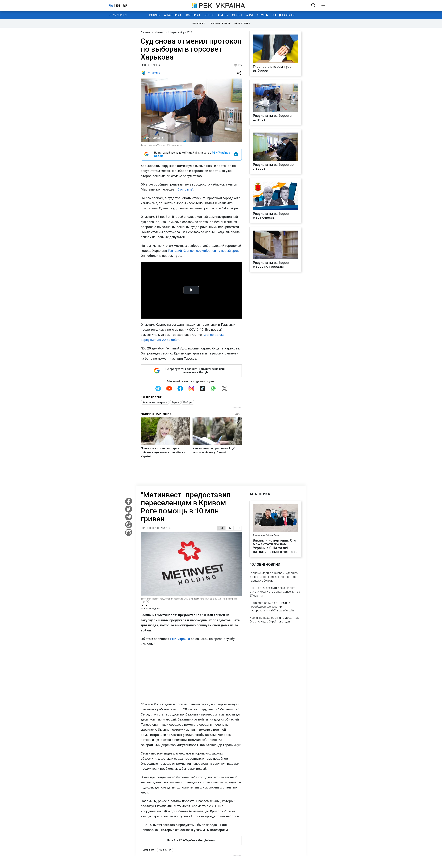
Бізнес (209, 15)
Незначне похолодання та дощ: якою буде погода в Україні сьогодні (274, 619)
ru (125, 5)
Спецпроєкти (283, 15)
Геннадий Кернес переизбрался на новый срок (203, 251)
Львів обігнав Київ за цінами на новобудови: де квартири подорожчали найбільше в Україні (271, 606)
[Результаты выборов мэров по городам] (275, 245)
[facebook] (128, 501)
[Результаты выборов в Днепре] (275, 98)
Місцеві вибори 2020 (180, 32)
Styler (262, 15)
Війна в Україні (242, 23)
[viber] (128, 524)
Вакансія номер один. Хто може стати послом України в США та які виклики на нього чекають (275, 546)
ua (111, 5)
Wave (250, 15)
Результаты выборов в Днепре (272, 117)
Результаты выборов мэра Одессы (271, 215)
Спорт (237, 15)
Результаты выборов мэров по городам (271, 264)
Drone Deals (199, 23)
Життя (223, 15)
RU (237, 528)
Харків (175, 402)
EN (229, 528)
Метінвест (148, 850)
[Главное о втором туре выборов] (275, 49)
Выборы (188, 402)
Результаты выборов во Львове (273, 166)
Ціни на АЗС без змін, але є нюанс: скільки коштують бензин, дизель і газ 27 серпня (274, 591)
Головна (145, 32)
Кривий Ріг (165, 850)
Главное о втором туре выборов (272, 68)
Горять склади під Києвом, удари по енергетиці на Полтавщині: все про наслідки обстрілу (273, 576)
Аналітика (172, 15)
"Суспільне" (184, 189)
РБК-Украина (180, 639)
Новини (154, 15)
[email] (128, 532)
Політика (192, 15)
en (118, 5)
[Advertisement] (191, 674)
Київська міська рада (155, 402)
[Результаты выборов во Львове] (275, 147)
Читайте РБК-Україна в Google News (191, 840)
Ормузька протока (220, 23)
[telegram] (128, 516)
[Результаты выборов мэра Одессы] (275, 196)
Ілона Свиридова (150, 608)
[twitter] (128, 509)
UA (221, 528)
